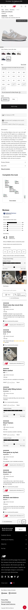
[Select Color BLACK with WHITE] (8, 53)
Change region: (4, 583)
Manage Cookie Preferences (8, 604)
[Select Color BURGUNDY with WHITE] (3, 53)
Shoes (6, 9)
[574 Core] (14, 33)
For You (3, 548)
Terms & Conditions (6, 602)
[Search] (21, 6)
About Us (3, 544)
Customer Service (6, 535)
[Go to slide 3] (14, 3)
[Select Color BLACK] (14, 53)
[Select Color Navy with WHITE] (3, 59)
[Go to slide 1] (13, 3)
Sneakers (12, 9)
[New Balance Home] (14, 6)
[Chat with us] (24, 607)
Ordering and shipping (7, 539)
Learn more (5, 122)
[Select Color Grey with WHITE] (19, 53)
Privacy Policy (4, 599)
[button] (5, 6)
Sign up (20, 529)
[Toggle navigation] (2, 6)
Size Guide (23, 64)
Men (3, 9)
